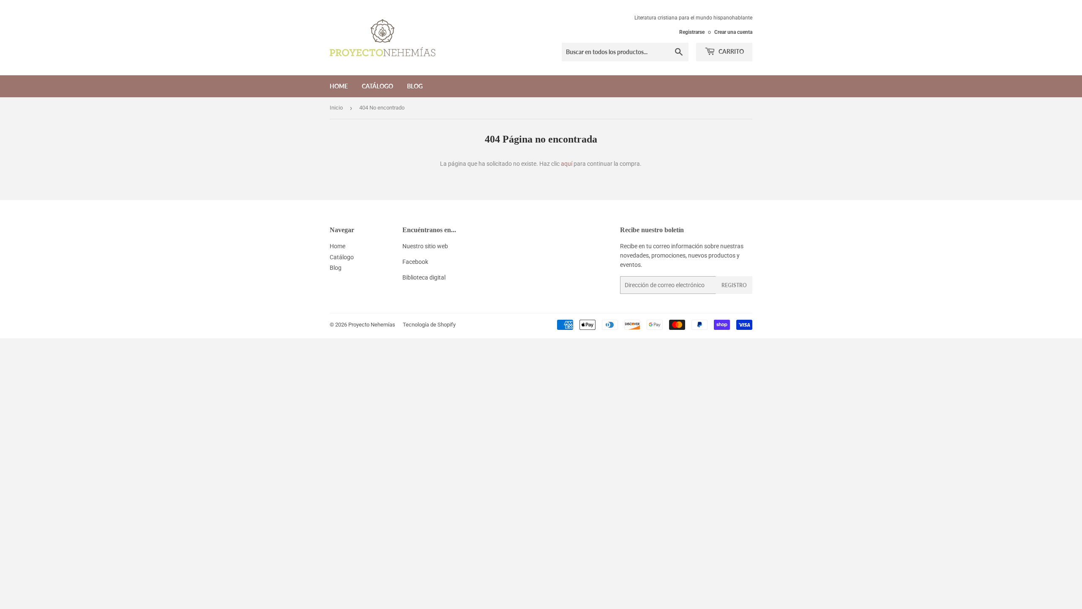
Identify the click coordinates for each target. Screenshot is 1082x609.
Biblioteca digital (423, 277)
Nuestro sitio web (425, 246)
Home (339, 86)
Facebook (415, 261)
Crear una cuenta (733, 32)
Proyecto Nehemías (371, 324)
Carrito (730, 51)
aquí (566, 163)
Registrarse (692, 32)
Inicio (336, 107)
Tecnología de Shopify (429, 324)
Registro (734, 285)
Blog (415, 86)
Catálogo (377, 86)
